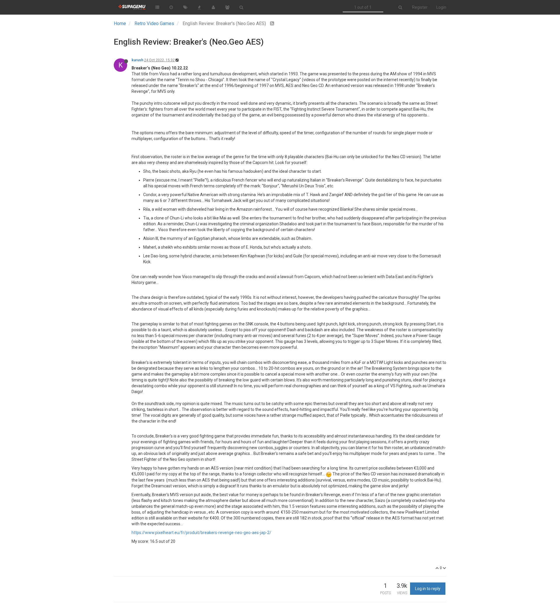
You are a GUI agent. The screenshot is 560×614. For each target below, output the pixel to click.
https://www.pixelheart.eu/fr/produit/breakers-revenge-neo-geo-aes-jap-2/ (201, 532)
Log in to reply (427, 588)
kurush (137, 60)
